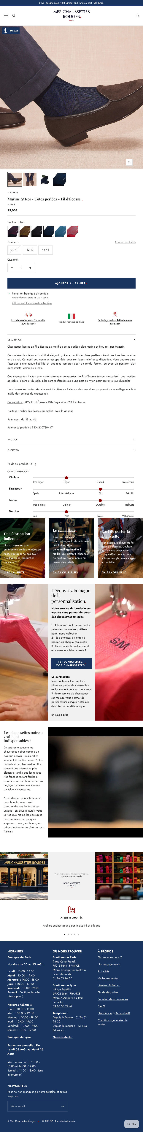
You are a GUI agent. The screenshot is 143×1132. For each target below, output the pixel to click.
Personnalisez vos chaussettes (70, 663)
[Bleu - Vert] (60, 231)
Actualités (103, 971)
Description (14, 339)
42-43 (29, 250)
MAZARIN (12, 192)
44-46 (45, 250)
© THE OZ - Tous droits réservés (58, 1121)
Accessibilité (122, 1013)
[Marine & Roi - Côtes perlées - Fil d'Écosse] (14, 179)
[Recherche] (14, 16)
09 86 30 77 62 (62, 1006)
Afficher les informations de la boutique (32, 303)
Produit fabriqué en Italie (71, 322)
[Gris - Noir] (36, 231)
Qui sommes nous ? (110, 957)
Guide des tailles (125, 242)
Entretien (13, 450)
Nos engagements (109, 964)
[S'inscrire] (62, 1106)
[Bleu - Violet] (13, 231)
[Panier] (137, 16)
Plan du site (105, 1013)
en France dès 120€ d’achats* (28, 322)
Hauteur (12, 439)
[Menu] (6, 15)
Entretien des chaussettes (113, 999)
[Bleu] (48, 231)
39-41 (14, 250)
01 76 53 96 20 (62, 978)
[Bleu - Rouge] (72, 231)
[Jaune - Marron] (25, 231)
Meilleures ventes (108, 978)
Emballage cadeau (115, 322)
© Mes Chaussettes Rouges (21, 1121)
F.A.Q (101, 1006)
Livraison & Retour (109, 985)
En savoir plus (59, 715)
